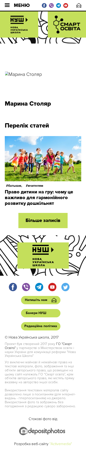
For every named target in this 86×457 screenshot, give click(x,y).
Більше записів (43, 220)
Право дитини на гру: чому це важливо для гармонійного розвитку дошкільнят (39, 197)
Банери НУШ (36, 313)
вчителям (35, 186)
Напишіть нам (78, 5)
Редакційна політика (40, 326)
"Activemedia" (60, 444)
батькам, (15, 186)
